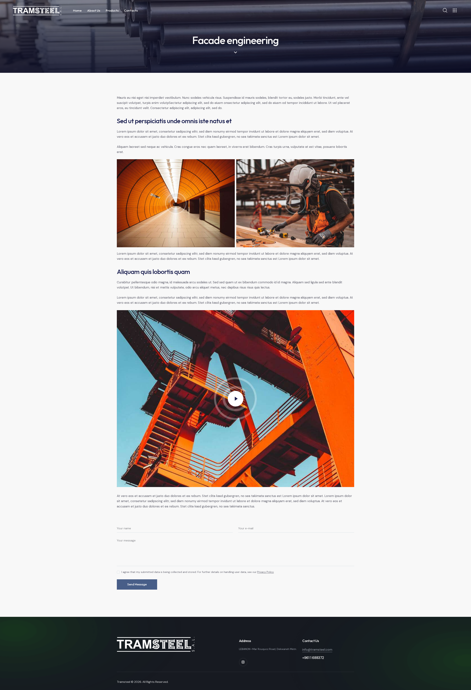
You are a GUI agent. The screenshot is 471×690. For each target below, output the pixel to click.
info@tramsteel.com (317, 650)
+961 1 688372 (313, 657)
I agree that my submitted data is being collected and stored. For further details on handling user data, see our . (197, 572)
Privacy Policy (265, 572)
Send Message (137, 584)
